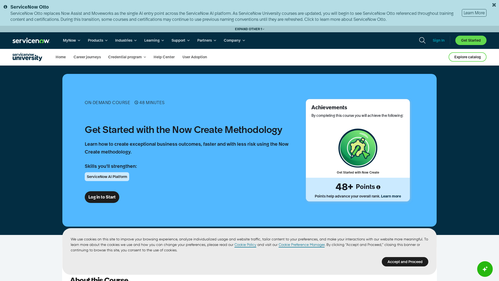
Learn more (391, 196)
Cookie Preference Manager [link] (302, 244)
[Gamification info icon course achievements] (378, 187)
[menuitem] (71, 40)
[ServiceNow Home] (31, 40)
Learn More (474, 12)
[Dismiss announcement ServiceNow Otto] (494, 5)
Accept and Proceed (405, 261)
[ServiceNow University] (27, 57)
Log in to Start (102, 197)
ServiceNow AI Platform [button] (107, 176)
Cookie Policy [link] (245, 244)
